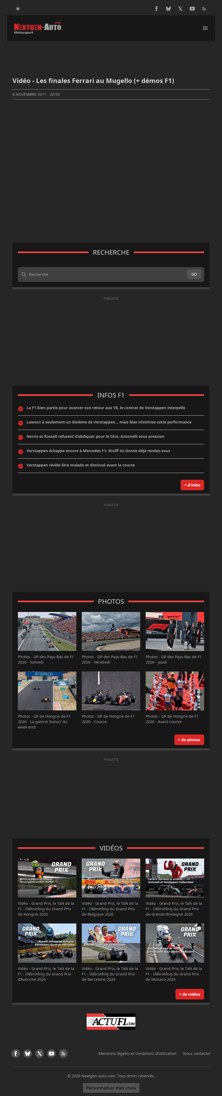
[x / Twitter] (180, 8)
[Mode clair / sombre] (18, 8)
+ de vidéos (189, 994)
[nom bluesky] (168, 8)
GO (194, 274)
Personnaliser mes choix (111, 1088)
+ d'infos (192, 485)
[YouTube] (192, 8)
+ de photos (189, 739)
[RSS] (204, 8)
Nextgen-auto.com (98, 1075)
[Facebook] (156, 8)
